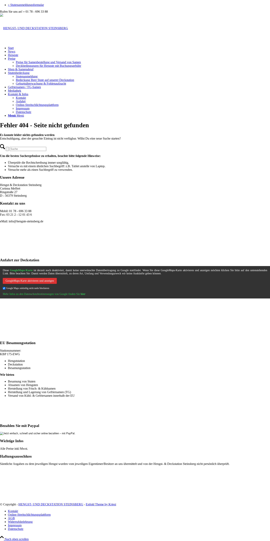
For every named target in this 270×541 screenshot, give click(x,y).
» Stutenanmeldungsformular (26, 5)
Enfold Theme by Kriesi (101, 504)
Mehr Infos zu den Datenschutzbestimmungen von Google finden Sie (44, 294)
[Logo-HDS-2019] (34, 28)
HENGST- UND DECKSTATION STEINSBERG (50, 504)
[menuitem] (139, 5)
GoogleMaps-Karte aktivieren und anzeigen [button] (30, 280)
